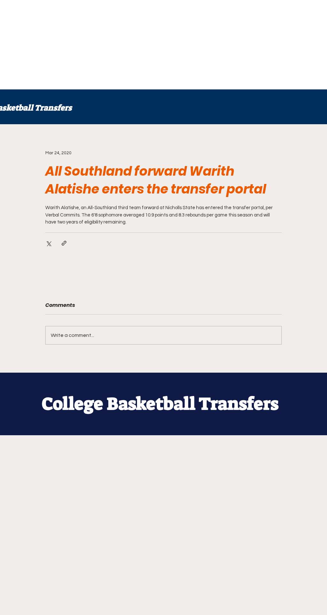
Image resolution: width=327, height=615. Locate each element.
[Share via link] (64, 243)
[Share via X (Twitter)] (48, 243)
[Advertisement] (163, 44)
